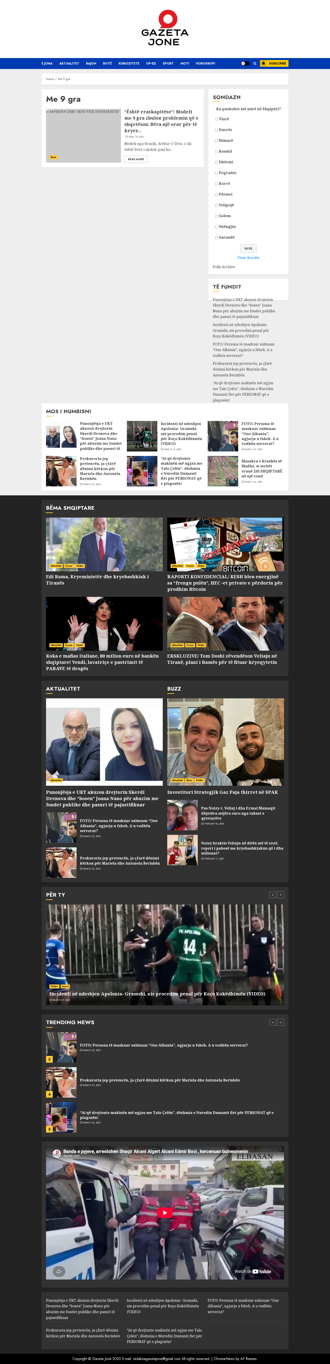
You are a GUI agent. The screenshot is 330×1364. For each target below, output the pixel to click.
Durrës (225, 129)
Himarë (226, 140)
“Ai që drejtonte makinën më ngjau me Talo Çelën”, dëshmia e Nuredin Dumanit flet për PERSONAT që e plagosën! (243, 391)
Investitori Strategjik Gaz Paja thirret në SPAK (222, 792)
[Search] (255, 63)
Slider (80, 566)
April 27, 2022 (136, 136)
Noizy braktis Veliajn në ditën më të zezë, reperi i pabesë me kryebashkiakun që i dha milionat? (242, 848)
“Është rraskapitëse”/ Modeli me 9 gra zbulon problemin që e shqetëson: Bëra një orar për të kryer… (161, 121)
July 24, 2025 (90, 1122)
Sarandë (227, 237)
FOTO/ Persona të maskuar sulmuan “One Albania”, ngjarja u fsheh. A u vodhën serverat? (244, 350)
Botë (107, 63)
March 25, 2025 (253, 449)
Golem (225, 215)
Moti (184, 63)
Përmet (226, 194)
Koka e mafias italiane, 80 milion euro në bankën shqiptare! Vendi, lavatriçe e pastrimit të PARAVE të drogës (102, 662)
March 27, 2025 (172, 449)
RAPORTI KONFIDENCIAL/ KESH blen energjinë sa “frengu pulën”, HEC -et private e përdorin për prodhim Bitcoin (225, 583)
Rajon (91, 63)
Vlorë (224, 119)
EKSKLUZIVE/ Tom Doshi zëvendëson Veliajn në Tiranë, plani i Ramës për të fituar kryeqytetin (222, 659)
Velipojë (226, 205)
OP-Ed (151, 63)
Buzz (53, 157)
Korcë (224, 183)
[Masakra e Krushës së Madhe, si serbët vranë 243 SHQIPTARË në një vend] (223, 471)
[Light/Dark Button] (245, 63)
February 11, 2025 (214, 858)
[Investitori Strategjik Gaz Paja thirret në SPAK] (225, 742)
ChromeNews (224, 1358)
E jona (47, 63)
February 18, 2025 (214, 823)
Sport (168, 63)
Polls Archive (224, 266)
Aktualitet (69, 63)
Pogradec (228, 172)
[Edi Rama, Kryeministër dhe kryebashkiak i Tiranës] (104, 544)
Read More (136, 159)
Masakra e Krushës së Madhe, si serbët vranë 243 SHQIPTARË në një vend (262, 469)
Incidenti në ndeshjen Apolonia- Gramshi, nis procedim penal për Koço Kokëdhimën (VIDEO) (241, 330)
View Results (248, 257)
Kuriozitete (129, 63)
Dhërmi (226, 162)
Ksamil (225, 151)
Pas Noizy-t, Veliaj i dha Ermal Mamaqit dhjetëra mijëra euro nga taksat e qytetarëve (238, 813)
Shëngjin (227, 226)
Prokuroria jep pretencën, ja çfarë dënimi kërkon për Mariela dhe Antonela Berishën (242, 369)
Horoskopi (205, 63)
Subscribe (277, 63)
